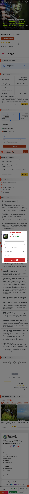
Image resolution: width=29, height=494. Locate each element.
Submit (13, 260)
